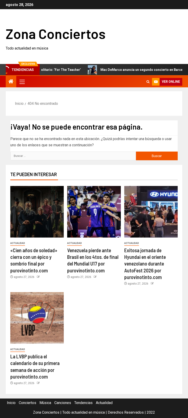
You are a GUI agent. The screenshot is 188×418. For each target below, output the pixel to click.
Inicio (11, 403)
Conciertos (27, 403)
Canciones (62, 403)
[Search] (148, 81)
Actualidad (17, 243)
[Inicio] (11, 82)
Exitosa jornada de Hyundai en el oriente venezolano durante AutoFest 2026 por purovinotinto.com (145, 263)
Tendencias (83, 403)
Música (45, 403)
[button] (21, 81)
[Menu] (21, 81)
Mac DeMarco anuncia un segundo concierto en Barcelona (138, 70)
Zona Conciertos (55, 33)
